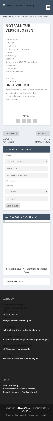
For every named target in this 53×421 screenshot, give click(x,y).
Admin (44, 415)
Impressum (34, 415)
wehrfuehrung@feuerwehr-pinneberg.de (21, 330)
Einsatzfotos (13, 181)
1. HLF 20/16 (10, 81)
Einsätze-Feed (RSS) (14, 281)
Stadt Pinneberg (10, 385)
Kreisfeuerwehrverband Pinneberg (19, 388)
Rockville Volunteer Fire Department (20, 392)
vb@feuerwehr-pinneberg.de (16, 349)
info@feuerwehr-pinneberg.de (17, 320)
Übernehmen (12, 206)
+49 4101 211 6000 (11, 314)
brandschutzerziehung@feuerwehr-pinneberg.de (26, 339)
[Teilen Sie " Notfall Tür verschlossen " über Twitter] (23, 120)
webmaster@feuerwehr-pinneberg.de (20, 358)
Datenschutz (21, 415)
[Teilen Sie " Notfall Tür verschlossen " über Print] (34, 120)
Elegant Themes (25, 408)
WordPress (26, 411)
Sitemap (9, 415)
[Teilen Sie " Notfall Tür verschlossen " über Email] (29, 120)
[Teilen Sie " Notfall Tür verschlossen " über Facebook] (18, 120)
